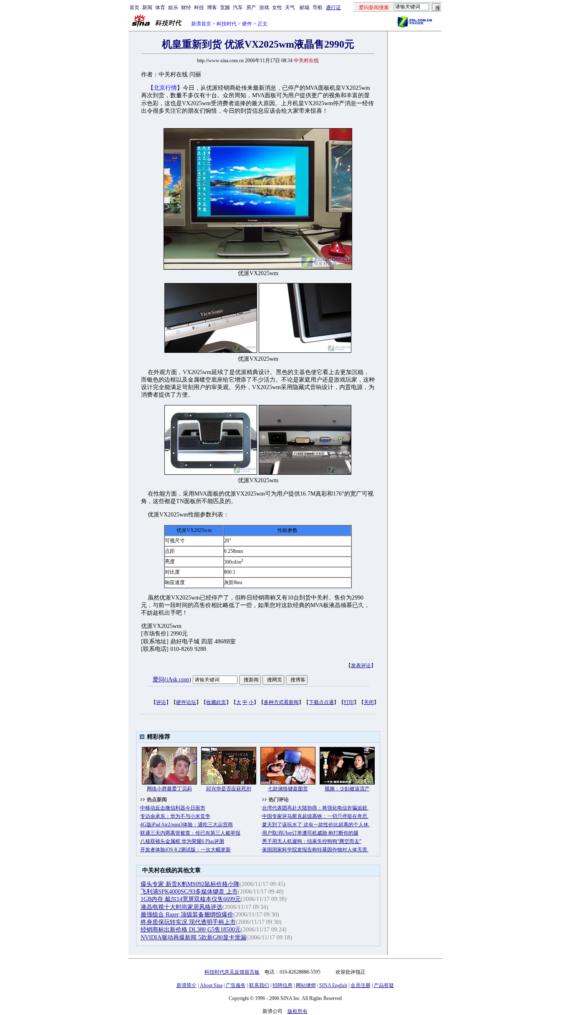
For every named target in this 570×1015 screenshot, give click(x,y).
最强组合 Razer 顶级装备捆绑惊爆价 (187, 914)
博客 (212, 7)
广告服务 (236, 985)
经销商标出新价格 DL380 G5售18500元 (191, 929)
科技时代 (227, 24)
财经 (186, 7)
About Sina (211, 985)
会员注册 (361, 985)
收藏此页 (216, 702)
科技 (199, 7)
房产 (251, 7)
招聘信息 (282, 985)
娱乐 (173, 7)
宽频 (225, 7)
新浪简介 (187, 985)
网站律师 (306, 985)
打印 (349, 702)
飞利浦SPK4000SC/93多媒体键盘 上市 (189, 891)
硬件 (247, 24)
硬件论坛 (186, 702)
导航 (318, 7)
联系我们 (259, 985)
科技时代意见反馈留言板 (232, 972)
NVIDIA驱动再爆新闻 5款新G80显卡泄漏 (193, 937)
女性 (277, 7)
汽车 (238, 7)
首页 (134, 7)
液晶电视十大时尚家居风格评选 (181, 907)
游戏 (264, 7)
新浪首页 (201, 24)
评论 (161, 702)
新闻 (147, 7)
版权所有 (298, 1011)
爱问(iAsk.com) (172, 679)
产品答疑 (384, 985)
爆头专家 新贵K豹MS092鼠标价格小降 (190, 884)
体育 (160, 7)
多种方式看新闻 (281, 702)
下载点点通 (321, 702)
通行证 (333, 7)
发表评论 (361, 665)
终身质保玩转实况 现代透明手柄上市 (188, 922)
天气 (290, 7)
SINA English (333, 985)
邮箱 (305, 7)
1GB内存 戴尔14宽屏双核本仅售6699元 (191, 899)
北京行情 (165, 88)
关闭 (369, 702)
